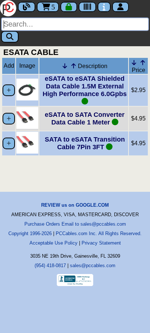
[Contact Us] (104, 7)
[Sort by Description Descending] (64, 66)
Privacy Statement (101, 243)
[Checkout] (68, 7)
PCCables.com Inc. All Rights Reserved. (99, 233)
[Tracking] (87, 7)
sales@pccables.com (92, 265)
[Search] (10, 37)
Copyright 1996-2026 (30, 233)
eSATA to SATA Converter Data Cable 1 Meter (85, 118)
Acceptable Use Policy (53, 243)
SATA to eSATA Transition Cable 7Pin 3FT (85, 143)
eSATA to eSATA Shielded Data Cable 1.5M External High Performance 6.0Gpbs (85, 86)
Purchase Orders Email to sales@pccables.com (75, 224)
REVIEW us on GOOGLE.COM (75, 205)
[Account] (120, 7)
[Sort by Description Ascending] (73, 66)
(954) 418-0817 (50, 265)
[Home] (9, 7)
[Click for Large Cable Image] (27, 98)
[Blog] (26, 7)
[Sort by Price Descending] (134, 62)
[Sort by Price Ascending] (142, 62)
